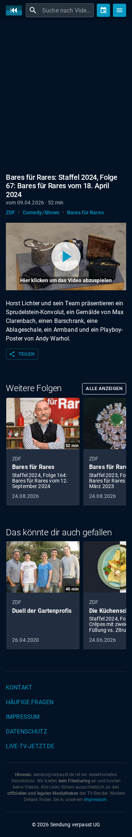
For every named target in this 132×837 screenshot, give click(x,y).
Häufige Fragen (30, 702)
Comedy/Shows (41, 212)
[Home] (16, 10)
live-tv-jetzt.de (30, 746)
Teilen (21, 354)
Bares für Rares (85, 212)
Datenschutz (26, 731)
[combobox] (67, 10)
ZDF (10, 212)
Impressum (23, 716)
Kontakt (19, 687)
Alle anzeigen (104, 388)
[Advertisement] (66, 95)
